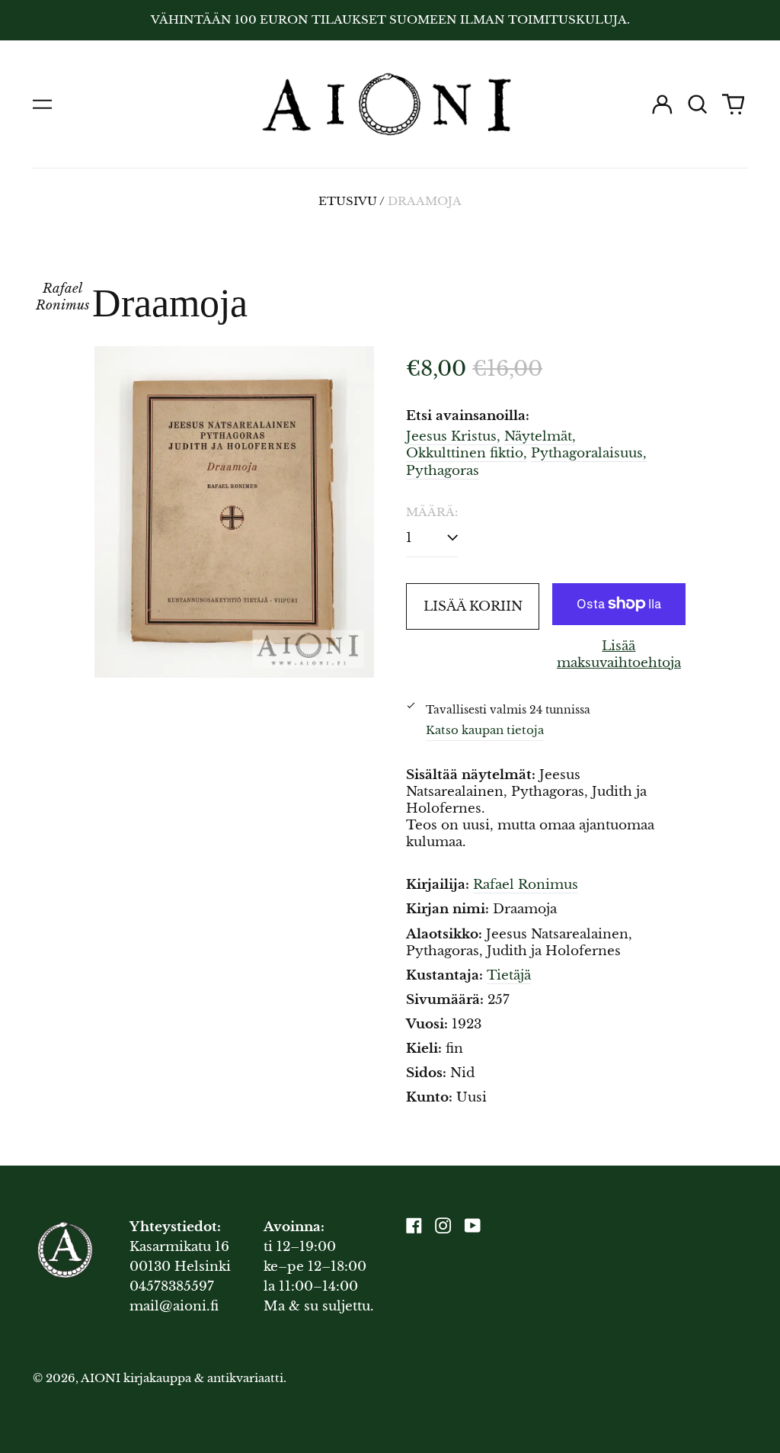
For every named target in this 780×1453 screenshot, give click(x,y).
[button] (697, 104)
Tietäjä (509, 975)
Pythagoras (442, 471)
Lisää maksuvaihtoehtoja (619, 654)
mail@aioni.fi (174, 1306)
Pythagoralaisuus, (589, 453)
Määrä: (432, 512)
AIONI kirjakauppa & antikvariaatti (182, 1378)
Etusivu (347, 201)
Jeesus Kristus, (453, 436)
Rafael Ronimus (525, 885)
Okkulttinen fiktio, (466, 453)
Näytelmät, (540, 436)
